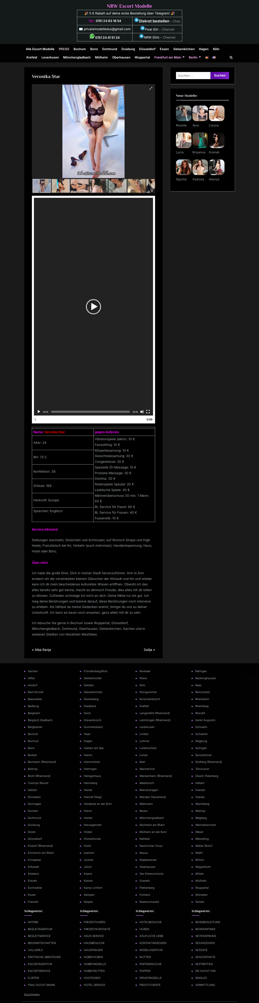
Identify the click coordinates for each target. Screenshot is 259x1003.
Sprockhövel (203, 755)
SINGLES (201, 977)
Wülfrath (200, 880)
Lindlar (144, 734)
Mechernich (147, 768)
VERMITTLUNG (205, 984)
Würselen (201, 894)
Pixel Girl (151, 29)
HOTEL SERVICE (94, 984)
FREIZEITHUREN (94, 922)
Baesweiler (35, 699)
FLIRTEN (33, 977)
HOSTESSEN (92, 977)
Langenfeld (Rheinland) (155, 713)
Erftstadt (33, 866)
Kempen (89, 894)
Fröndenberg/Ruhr (96, 671)
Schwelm (201, 727)
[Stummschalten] (142, 412)
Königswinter (148, 692)
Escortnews (32, 994)
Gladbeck (90, 706)
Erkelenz (33, 873)
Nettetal (145, 838)
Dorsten (33, 810)
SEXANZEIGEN (205, 943)
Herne (88, 810)
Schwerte (201, 734)
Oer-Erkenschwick (151, 873)
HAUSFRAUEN (93, 950)
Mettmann (146, 803)
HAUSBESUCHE (94, 943)
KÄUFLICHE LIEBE (151, 936)
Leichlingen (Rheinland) (155, 720)
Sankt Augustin (205, 720)
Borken (32, 755)
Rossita (181, 125)
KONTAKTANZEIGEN (153, 943)
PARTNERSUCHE (151, 964)
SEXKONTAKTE (205, 957)
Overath (145, 880)
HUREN (144, 929)
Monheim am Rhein (152, 824)
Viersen (200, 790)
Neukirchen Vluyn (151, 845)
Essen (164, 49)
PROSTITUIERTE (150, 984)
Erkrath (32, 880)
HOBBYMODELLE (95, 964)
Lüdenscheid (148, 748)
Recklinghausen (205, 678)
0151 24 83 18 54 (108, 21)
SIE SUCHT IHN (205, 970)
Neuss (144, 852)
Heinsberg (90, 783)
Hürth (87, 845)
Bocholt (33, 734)
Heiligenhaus (92, 775)
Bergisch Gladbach (40, 720)
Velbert (199, 783)
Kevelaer (145, 671)
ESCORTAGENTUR (40, 964)
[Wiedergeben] (39, 412)
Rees (198, 685)
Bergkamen (35, 727)
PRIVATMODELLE (151, 977)
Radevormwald (149, 901)
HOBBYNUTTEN (94, 970)
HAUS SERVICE (94, 936)
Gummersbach (93, 727)
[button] (93, 306)
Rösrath (200, 713)
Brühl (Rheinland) (39, 775)
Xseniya (198, 179)
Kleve (143, 678)
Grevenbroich (92, 720)
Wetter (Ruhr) (203, 845)
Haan (87, 734)
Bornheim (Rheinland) (42, 761)
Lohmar (144, 741)
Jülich (88, 866)
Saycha (181, 179)
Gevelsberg (91, 699)
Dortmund (109, 49)
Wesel (199, 831)
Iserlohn (89, 852)
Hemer (88, 790)
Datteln (32, 790)
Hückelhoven (92, 838)
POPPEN (145, 970)
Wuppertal (142, 57)
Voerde (199, 797)
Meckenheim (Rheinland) (156, 775)
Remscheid (202, 692)
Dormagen (34, 803)
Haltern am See (94, 748)
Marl (142, 761)
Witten (199, 873)
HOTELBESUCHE (151, 922)
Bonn (94, 49)
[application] (93, 307)
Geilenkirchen (93, 678)
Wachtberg (202, 803)
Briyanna (198, 152)
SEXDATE (201, 950)
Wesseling (202, 838)
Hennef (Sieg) (93, 797)
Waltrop (200, 810)
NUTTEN (145, 957)
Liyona (214, 125)
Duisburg (128, 49)
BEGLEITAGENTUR (40, 929)
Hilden (88, 831)
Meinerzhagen (149, 790)
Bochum (80, 49)
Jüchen (88, 859)
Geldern (89, 685)
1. (35, 419)
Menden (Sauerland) (153, 797)
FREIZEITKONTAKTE (97, 929)
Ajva (195, 125)
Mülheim (101, 57)
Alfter (31, 678)
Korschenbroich (150, 699)
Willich (199, 859)
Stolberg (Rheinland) (208, 761)
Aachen (33, 671)
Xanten (199, 901)
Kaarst (88, 873)
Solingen (201, 748)
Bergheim (34, 713)
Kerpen (88, 901)
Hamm (88, 755)
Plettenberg (147, 887)
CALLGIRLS (35, 950)
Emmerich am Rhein (41, 852)
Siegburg (201, 741)
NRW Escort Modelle (129, 6)
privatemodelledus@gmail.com (107, 29)
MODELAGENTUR (151, 950)
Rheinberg (202, 706)
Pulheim (145, 894)
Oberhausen (121, 57)
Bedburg (33, 706)
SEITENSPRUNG (205, 936)
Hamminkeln (92, 761)
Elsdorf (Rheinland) (40, 845)
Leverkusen (50, 57)
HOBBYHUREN (93, 957)
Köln (216, 49)
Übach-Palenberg (206, 775)
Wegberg (201, 817)
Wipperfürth (203, 866)
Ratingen (201, 671)
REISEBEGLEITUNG (207, 922)
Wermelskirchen (205, 824)
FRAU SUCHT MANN (41, 984)
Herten (88, 817)
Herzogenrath (93, 824)
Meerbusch (147, 783)
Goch (87, 713)
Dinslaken (34, 797)
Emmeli (214, 152)
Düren (32, 831)
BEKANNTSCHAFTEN (42, 943)
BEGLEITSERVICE (39, 936)
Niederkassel (148, 859)
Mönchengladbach (77, 57)
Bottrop (33, 768)
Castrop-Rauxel (38, 783)
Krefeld (31, 57)
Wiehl (199, 852)
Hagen (204, 49)
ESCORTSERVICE (39, 970)
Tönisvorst (202, 768)
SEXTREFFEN (204, 964)
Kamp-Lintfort (93, 887)
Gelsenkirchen (184, 49)
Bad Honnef (35, 692)
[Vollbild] (148, 412)
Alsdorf (32, 685)
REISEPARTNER (205, 929)
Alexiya (214, 179)
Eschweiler (35, 887)
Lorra (180, 152)
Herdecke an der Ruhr (98, 803)
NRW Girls (151, 37)
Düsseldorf (147, 49)
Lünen (144, 755)
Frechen (33, 901)
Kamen (88, 880)
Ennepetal (34, 859)
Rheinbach (202, 699)
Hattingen (90, 768)
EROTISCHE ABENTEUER (44, 957)
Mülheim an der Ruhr (153, 831)
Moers (144, 810)
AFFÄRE (33, 922)
